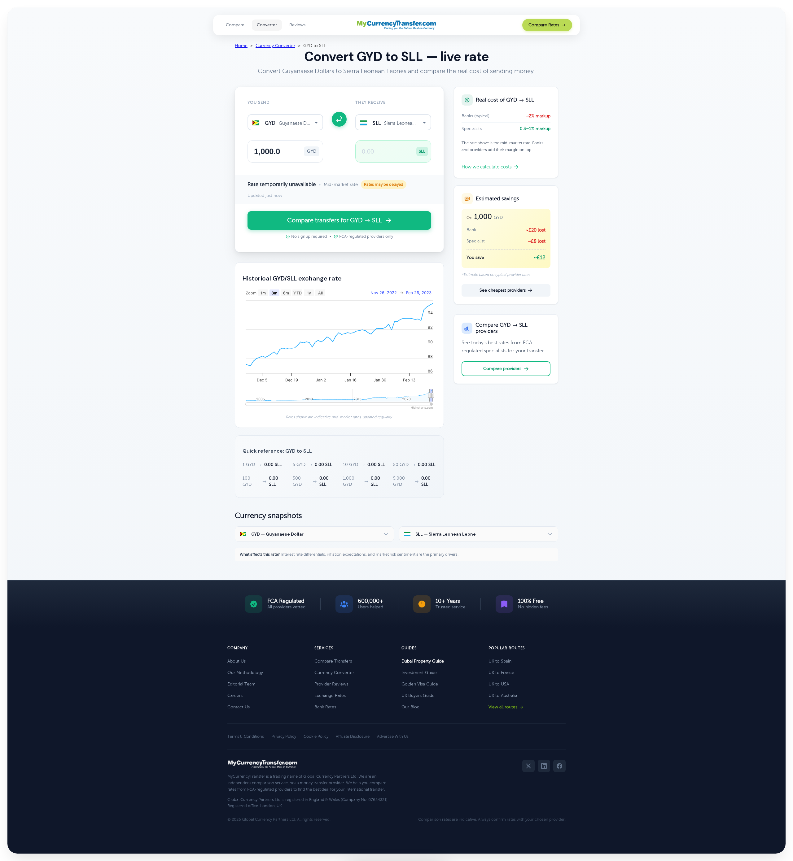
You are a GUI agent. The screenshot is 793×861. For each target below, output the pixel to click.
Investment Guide (419, 672)
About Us (236, 661)
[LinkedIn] (544, 766)
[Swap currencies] (339, 119)
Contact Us (238, 707)
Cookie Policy (316, 736)
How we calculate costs (487, 166)
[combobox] (285, 122)
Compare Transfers (333, 661)
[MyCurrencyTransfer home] (397, 25)
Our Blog (410, 707)
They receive (370, 102)
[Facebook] (559, 766)
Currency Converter (275, 45)
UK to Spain (500, 661)
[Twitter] (528, 766)
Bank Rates (325, 707)
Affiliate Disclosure (353, 736)
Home (241, 45)
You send (259, 102)
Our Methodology (245, 672)
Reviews (297, 25)
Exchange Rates (330, 695)
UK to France (501, 672)
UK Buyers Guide (418, 695)
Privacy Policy (283, 736)
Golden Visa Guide (419, 684)
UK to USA (499, 684)
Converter (267, 25)
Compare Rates (543, 25)
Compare (235, 25)
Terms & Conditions (245, 736)
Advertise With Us (393, 736)
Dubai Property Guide (422, 661)
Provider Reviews (331, 684)
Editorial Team (241, 684)
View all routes (503, 707)
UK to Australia (503, 695)
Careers (235, 695)
